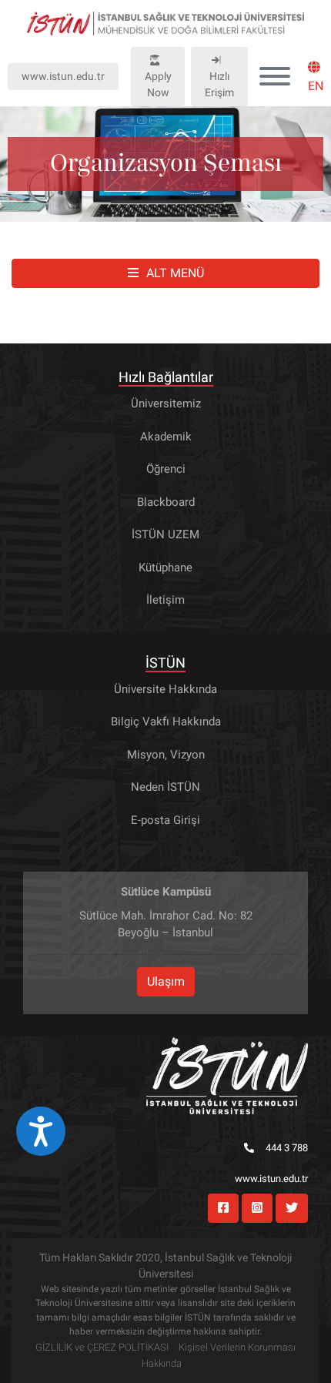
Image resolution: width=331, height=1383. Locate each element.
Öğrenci (166, 469)
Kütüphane (165, 567)
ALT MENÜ (175, 273)
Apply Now (158, 84)
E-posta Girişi (165, 820)
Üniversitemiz (166, 403)
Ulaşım (166, 981)
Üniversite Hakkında (165, 689)
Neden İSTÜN (165, 787)
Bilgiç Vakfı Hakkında (166, 721)
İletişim (165, 600)
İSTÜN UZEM (165, 534)
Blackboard (166, 502)
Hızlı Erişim (219, 84)
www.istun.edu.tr (63, 76)
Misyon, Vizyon (166, 755)
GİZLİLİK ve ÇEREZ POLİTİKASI (102, 1347)
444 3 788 (287, 1148)
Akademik (166, 437)
